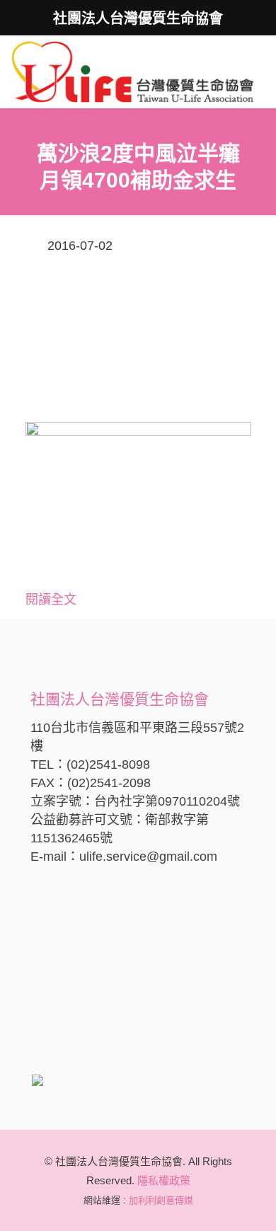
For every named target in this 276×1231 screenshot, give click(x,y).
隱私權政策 (163, 1180)
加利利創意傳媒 (161, 1200)
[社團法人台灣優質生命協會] (133, 70)
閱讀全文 (50, 599)
